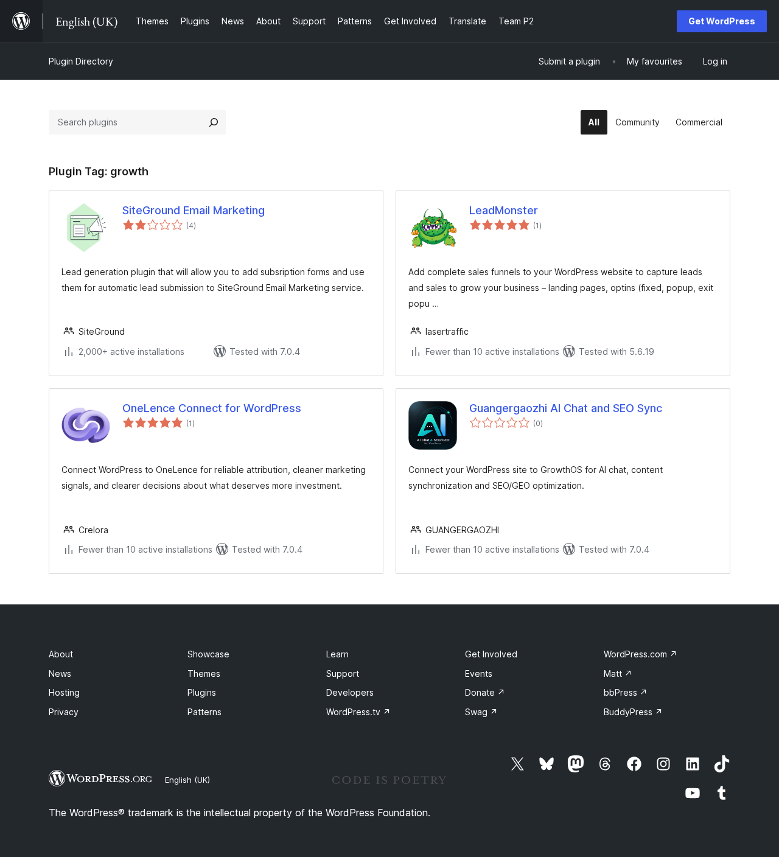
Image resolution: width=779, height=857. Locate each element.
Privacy (64, 712)
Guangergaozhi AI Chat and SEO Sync (565, 408)
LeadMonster (503, 210)
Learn (337, 654)
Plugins (201, 692)
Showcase (208, 654)
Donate (485, 692)
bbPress (626, 692)
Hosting (64, 692)
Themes (203, 673)
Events (478, 673)
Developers (350, 692)
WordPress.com (640, 654)
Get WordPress (721, 21)
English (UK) (187, 780)
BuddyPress (633, 712)
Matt (618, 673)
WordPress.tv (358, 712)
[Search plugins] (213, 122)
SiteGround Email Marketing (193, 210)
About (61, 654)
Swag (481, 712)
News (60, 673)
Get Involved (491, 654)
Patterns (204, 712)
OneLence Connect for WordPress (211, 408)
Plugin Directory (81, 61)
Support (342, 673)
